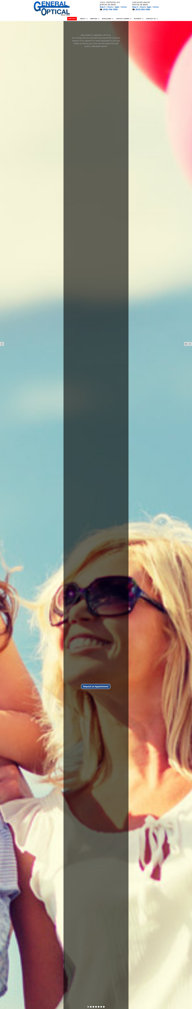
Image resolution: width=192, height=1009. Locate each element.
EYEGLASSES (106, 18)
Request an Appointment (95, 710)
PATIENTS (137, 18)
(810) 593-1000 (143, 9)
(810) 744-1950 (110, 9)
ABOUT (83, 18)
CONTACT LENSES (122, 18)
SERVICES (93, 18)
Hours (110, 7)
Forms (124, 7)
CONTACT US (151, 18)
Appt (117, 7)
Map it (103, 7)
